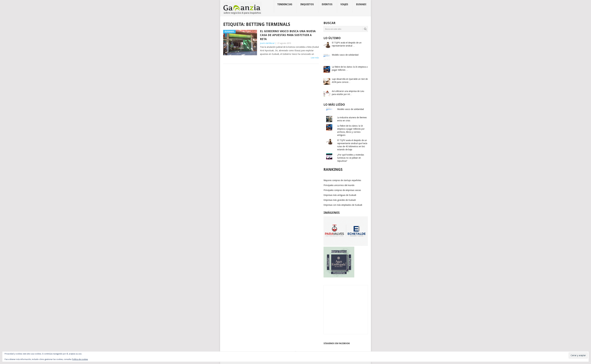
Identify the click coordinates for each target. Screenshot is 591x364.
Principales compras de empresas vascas (342, 190)
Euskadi (361, 4)
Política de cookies (80, 359)
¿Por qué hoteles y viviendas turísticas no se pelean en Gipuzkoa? (350, 158)
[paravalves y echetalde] (346, 245)
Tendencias (284, 4)
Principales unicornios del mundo (339, 185)
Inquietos (307, 4)
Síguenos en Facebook (337, 343)
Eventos (327, 4)
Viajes (344, 4)
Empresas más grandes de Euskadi (340, 200)
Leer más (315, 58)
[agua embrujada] (339, 276)
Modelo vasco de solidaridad (350, 109)
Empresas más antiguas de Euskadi (340, 195)
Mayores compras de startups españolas (342, 180)
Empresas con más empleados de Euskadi (343, 205)
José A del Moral (267, 43)
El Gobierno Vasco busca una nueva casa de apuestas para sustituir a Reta (288, 35)
